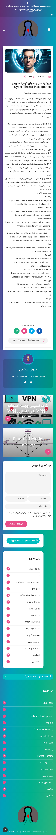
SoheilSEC (13, 831)
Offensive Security (30, 595)
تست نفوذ (26, 831)
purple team (33, 602)
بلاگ (31, 9)
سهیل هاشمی (28, 369)
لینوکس (36, 655)
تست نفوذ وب (33, 635)
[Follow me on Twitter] (25, 382)
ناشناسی (36, 662)
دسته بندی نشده (32, 648)
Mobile (36, 589)
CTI (38, 576)
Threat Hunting (31, 622)
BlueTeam (34, 569)
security (35, 615)
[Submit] (10, 541)
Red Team (34, 609)
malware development (28, 582)
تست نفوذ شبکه (33, 629)
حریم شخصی (34, 642)
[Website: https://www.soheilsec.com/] (31, 382)
